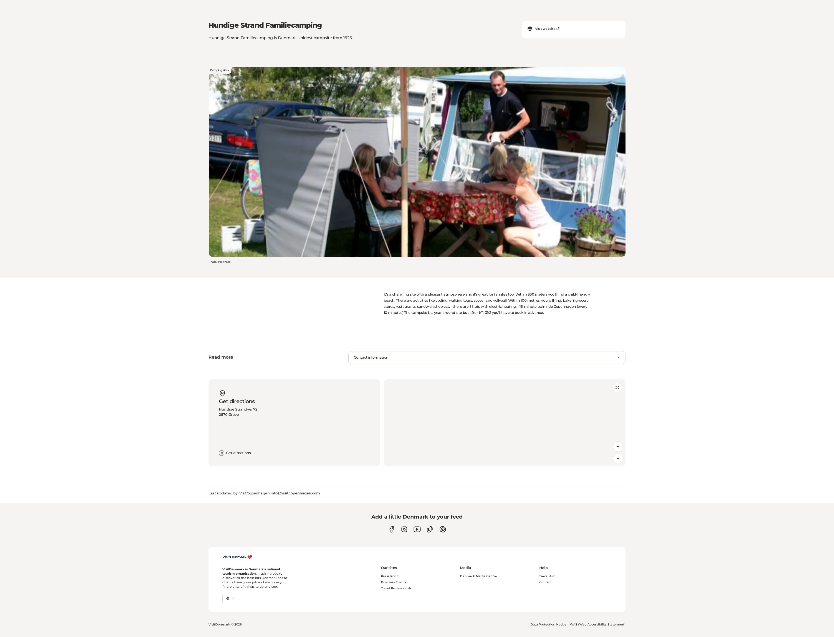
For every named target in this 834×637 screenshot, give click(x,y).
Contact (545, 582)
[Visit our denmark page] (391, 529)
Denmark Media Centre (478, 576)
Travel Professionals (396, 588)
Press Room (390, 576)
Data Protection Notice (548, 624)
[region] (505, 422)
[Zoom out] (618, 459)
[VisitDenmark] (237, 557)
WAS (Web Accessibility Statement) (598, 624)
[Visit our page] (404, 529)
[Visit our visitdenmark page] (417, 529)
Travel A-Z (546, 576)
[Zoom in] (618, 446)
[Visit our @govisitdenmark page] (430, 529)
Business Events (393, 582)
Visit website (545, 29)
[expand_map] (617, 387)
